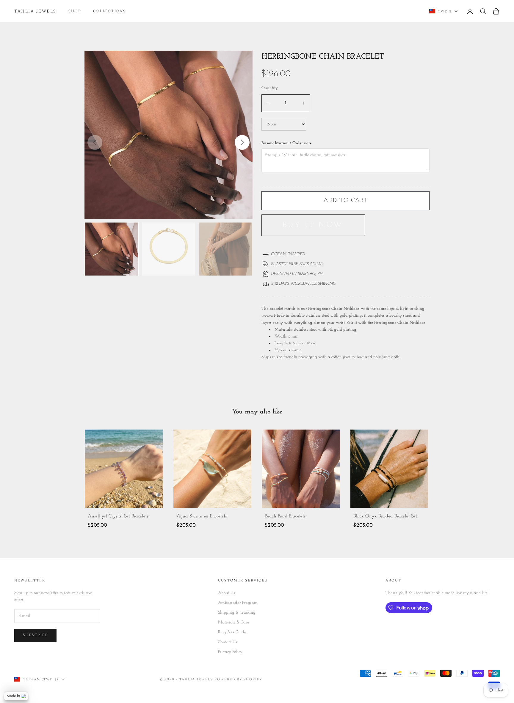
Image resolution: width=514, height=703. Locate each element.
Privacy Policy (230, 652)
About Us (226, 593)
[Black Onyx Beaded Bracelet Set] (389, 469)
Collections (109, 11)
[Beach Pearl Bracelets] (301, 469)
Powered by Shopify (238, 679)
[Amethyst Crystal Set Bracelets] (124, 469)
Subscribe (35, 635)
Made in (13, 696)
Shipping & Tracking (237, 612)
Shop (75, 11)
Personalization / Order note (286, 143)
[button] (242, 142)
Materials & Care (233, 622)
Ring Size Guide (232, 632)
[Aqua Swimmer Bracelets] (212, 469)
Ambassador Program (238, 603)
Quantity (269, 88)
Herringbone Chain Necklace (399, 323)
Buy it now (313, 225)
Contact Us (227, 642)
